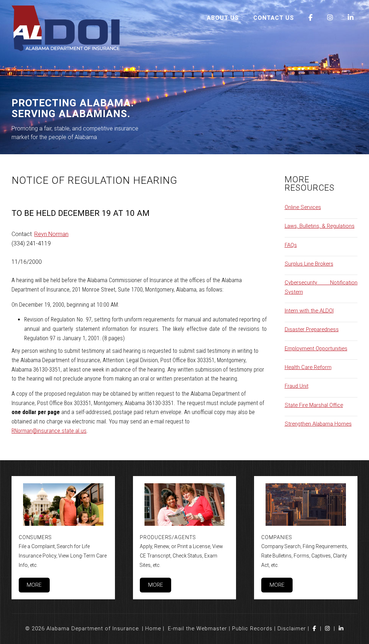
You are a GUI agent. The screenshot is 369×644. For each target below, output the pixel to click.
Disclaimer (291, 628)
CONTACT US (273, 17)
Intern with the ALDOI (309, 310)
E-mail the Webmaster (197, 628)
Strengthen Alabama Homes (318, 424)
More (34, 585)
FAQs (291, 245)
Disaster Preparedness (312, 329)
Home (153, 628)
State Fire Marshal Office (314, 405)
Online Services (303, 207)
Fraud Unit (296, 386)
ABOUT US (223, 17)
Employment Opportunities (316, 348)
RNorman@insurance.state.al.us (49, 430)
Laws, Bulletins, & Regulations (320, 226)
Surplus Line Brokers (309, 264)
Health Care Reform (308, 367)
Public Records (252, 628)
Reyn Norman (51, 234)
